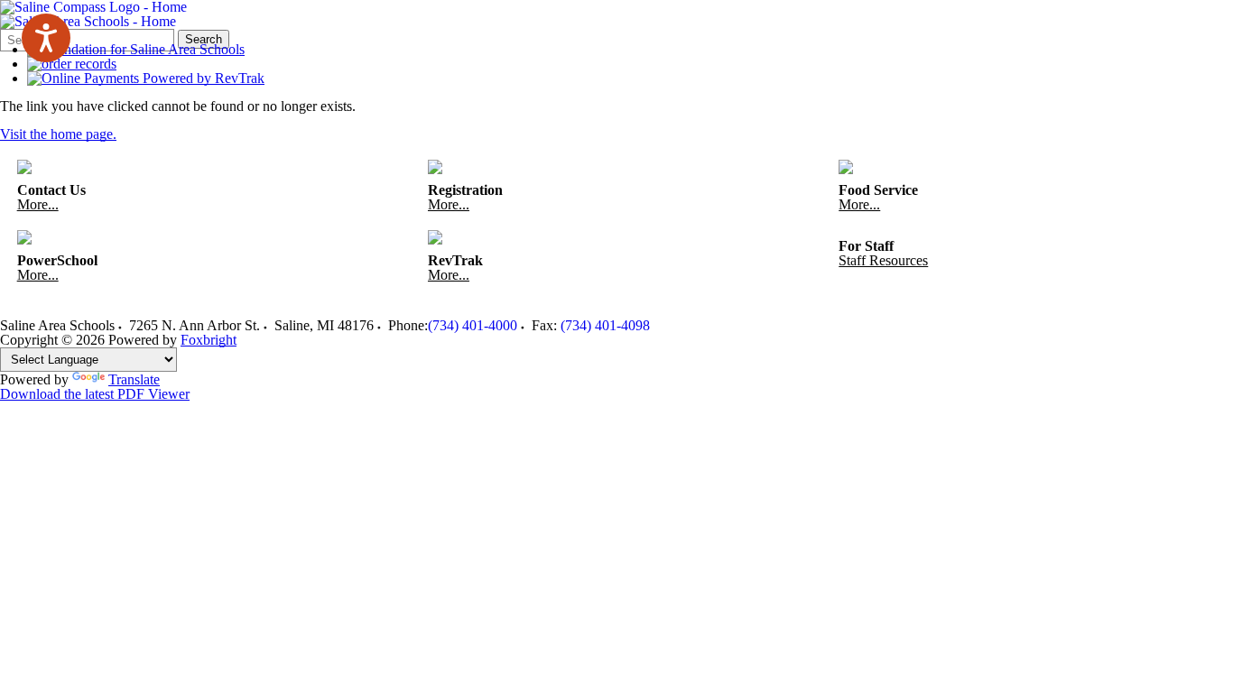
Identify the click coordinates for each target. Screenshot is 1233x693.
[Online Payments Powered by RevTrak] (145, 78)
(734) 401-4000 (472, 325)
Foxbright (208, 339)
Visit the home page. (58, 134)
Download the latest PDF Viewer (95, 394)
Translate (134, 379)
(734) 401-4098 (605, 325)
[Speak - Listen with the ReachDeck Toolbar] (46, 38)
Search (203, 39)
